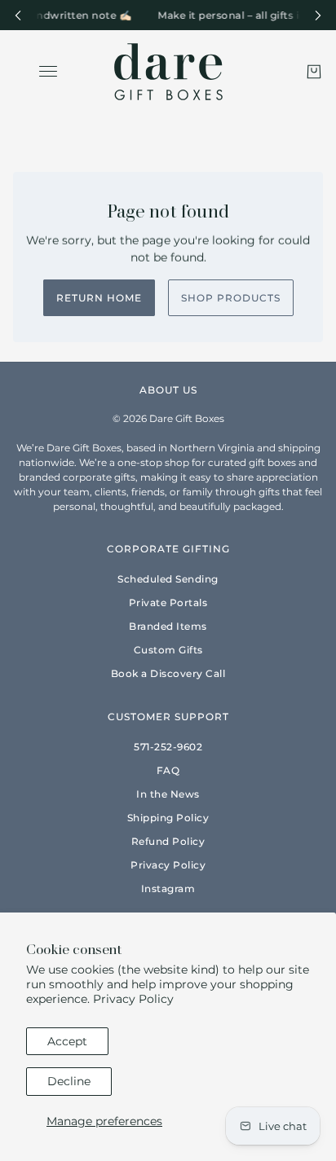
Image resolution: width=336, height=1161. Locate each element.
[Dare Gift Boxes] (168, 71)
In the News (168, 794)
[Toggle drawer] (48, 71)
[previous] (18, 15)
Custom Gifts (168, 650)
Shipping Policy (168, 817)
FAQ (168, 770)
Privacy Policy (133, 999)
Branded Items (168, 626)
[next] (318, 15)
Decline (69, 1081)
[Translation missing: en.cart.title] (314, 72)
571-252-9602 (168, 747)
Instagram (168, 888)
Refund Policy (168, 841)
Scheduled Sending (168, 579)
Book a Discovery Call (168, 673)
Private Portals (168, 602)
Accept (67, 1041)
